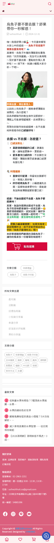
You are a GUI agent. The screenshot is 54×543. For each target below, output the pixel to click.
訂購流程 (6, 464)
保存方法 (10, 370)
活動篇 (12, 305)
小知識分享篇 (16, 317)
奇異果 (9, 365)
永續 (20, 370)
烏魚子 (13, 274)
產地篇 (12, 299)
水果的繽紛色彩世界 (18, 410)
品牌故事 (12, 459)
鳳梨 (35, 360)
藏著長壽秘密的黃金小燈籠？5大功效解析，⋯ (26, 418)
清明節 (43, 360)
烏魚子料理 (28, 274)
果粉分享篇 (15, 334)
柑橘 (35, 365)
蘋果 (20, 360)
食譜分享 (13, 322)
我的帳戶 (22, 459)
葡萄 (27, 360)
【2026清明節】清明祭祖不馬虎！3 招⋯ (25, 437)
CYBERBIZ (30, 531)
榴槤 (17, 365)
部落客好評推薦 (17, 328)
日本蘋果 (10, 360)
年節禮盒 (27, 268)
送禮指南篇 (15, 311)
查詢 (4, 459)
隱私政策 (44, 459)
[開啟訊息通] (46, 536)
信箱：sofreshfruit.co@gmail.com (19, 489)
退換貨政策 (33, 459)
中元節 (26, 365)
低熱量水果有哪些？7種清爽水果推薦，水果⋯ (25, 402)
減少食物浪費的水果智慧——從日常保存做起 (26, 428)
